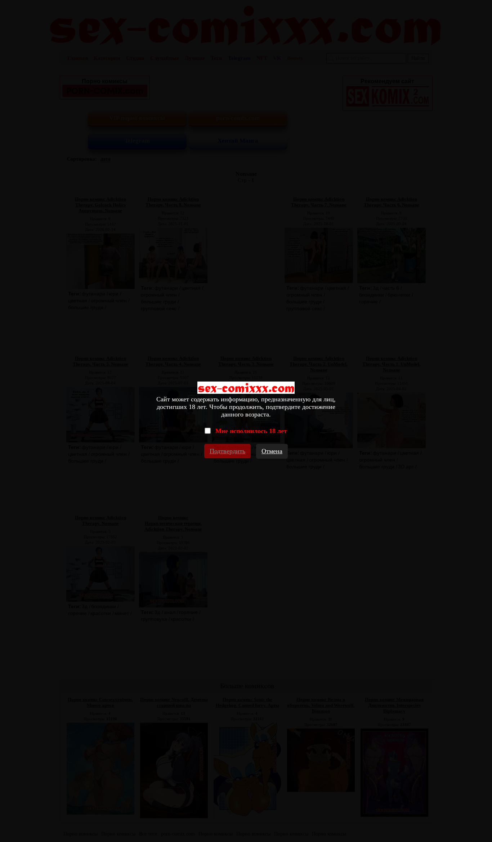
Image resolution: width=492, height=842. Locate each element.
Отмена (271, 451)
